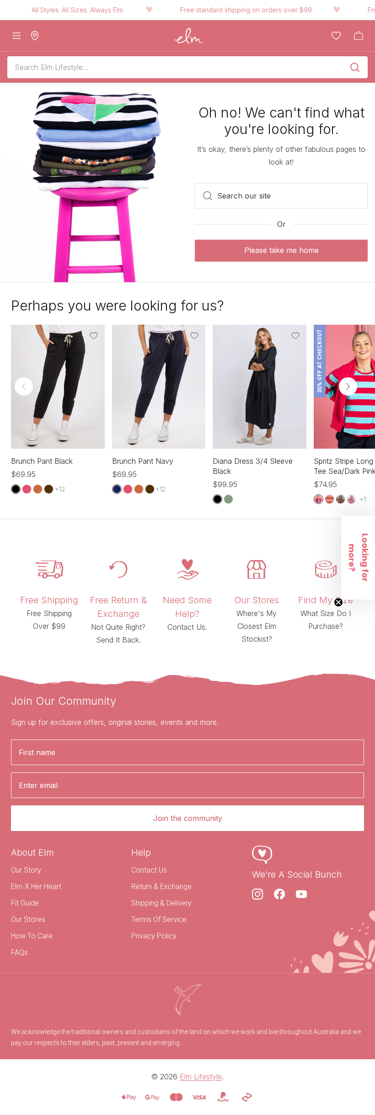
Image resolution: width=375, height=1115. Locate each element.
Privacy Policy (154, 936)
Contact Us (149, 870)
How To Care (32, 936)
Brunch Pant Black (42, 461)
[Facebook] (279, 894)
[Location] (34, 35)
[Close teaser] (338, 602)
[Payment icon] (129, 1097)
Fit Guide (25, 903)
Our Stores (28, 919)
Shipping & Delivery (161, 903)
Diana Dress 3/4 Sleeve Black (253, 466)
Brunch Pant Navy (142, 461)
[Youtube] (301, 894)
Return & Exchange (161, 886)
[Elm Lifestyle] (189, 35)
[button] (358, 557)
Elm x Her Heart (36, 886)
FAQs (19, 952)
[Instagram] (257, 894)
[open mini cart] (358, 35)
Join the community (187, 818)
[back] (24, 386)
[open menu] (16, 35)
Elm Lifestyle (201, 1076)
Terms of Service (159, 919)
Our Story (26, 870)
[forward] (348, 386)
